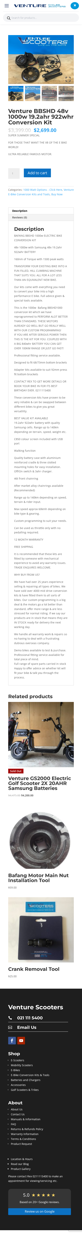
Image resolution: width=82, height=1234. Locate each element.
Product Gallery (21, 1169)
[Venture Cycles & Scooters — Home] (40, 5)
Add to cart (37, 172)
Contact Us (18, 1114)
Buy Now (57, 194)
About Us (17, 1109)
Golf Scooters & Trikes (25, 1090)
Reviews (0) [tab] (19, 217)
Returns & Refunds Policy (27, 1129)
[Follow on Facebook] (12, 1040)
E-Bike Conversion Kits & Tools (30, 1075)
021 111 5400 (30, 1017)
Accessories (18, 1085)
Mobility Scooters (22, 1065)
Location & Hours (22, 1159)
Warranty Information (25, 1134)
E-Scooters (17, 1060)
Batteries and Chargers (25, 1080)
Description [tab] (19, 211)
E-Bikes (15, 1070)
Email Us (26, 1027)
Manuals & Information (25, 1119)
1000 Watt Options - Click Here (42, 190)
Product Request (21, 1144)
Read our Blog (20, 1164)
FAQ (13, 1124)
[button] (75, 5)
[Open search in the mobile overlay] (41, 17)
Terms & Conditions (23, 1139)
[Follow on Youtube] (21, 1040)
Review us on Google (40, 1211)
